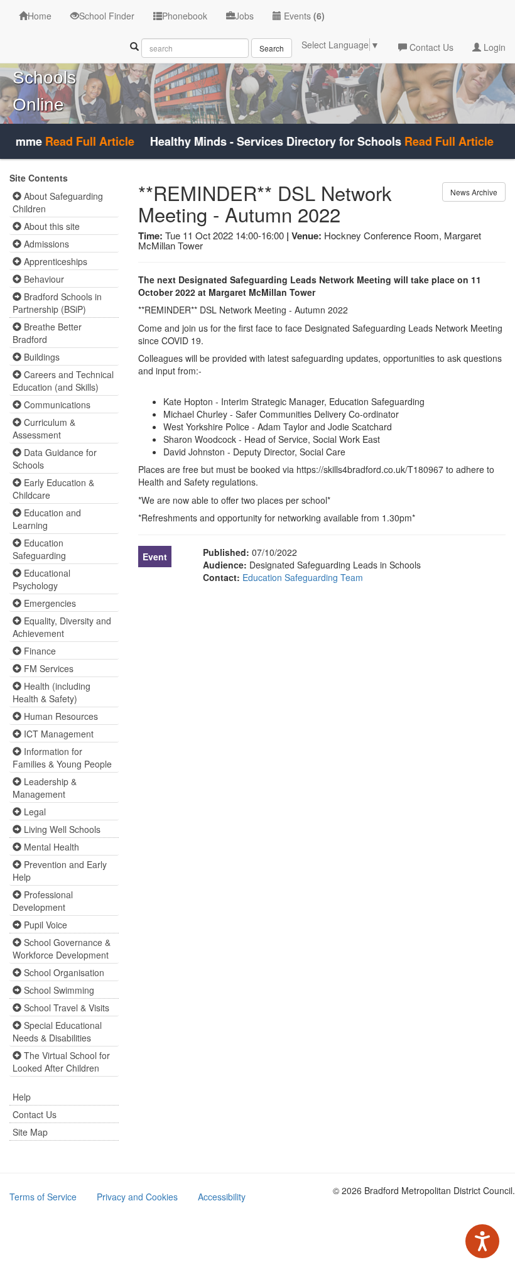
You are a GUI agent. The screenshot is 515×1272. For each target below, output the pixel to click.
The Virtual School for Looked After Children (61, 1061)
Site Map (30, 1132)
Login (493, 47)
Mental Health (50, 846)
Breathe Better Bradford (47, 332)
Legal (33, 811)
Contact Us (430, 47)
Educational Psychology (41, 579)
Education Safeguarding (39, 549)
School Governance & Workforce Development (62, 948)
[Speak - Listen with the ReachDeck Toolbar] (482, 1241)
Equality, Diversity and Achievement (62, 626)
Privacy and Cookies (137, 1196)
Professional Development (43, 900)
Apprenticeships (54, 261)
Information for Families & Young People (62, 757)
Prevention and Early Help (60, 870)
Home (40, 15)
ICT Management (57, 733)
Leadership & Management (45, 787)
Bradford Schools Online (47, 77)
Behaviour (42, 279)
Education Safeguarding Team (302, 577)
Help (22, 1096)
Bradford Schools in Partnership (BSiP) (57, 302)
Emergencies (48, 603)
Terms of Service (43, 1196)
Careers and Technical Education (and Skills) (63, 380)
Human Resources (59, 716)
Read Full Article (78, 141)
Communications (55, 404)
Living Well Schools (60, 829)
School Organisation (62, 972)
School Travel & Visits (65, 1007)
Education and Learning (47, 518)
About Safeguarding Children (58, 202)
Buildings (40, 357)
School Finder (106, 15)
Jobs (244, 15)
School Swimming (57, 990)
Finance (38, 650)
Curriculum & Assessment (44, 428)
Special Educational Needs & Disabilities (57, 1031)
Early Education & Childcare (53, 488)
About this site (50, 226)
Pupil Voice (44, 924)
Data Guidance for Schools (55, 458)
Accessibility (222, 1196)
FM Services (47, 668)
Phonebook (184, 15)
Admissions (45, 243)
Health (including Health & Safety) (51, 692)
